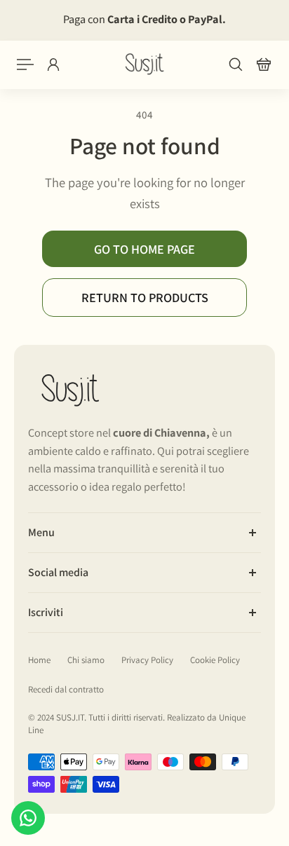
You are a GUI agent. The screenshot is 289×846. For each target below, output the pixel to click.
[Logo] (144, 64)
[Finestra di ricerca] (236, 64)
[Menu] (25, 64)
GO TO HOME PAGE (144, 248)
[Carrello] (264, 64)
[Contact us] (28, 818)
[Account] (53, 64)
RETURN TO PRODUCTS (144, 297)
